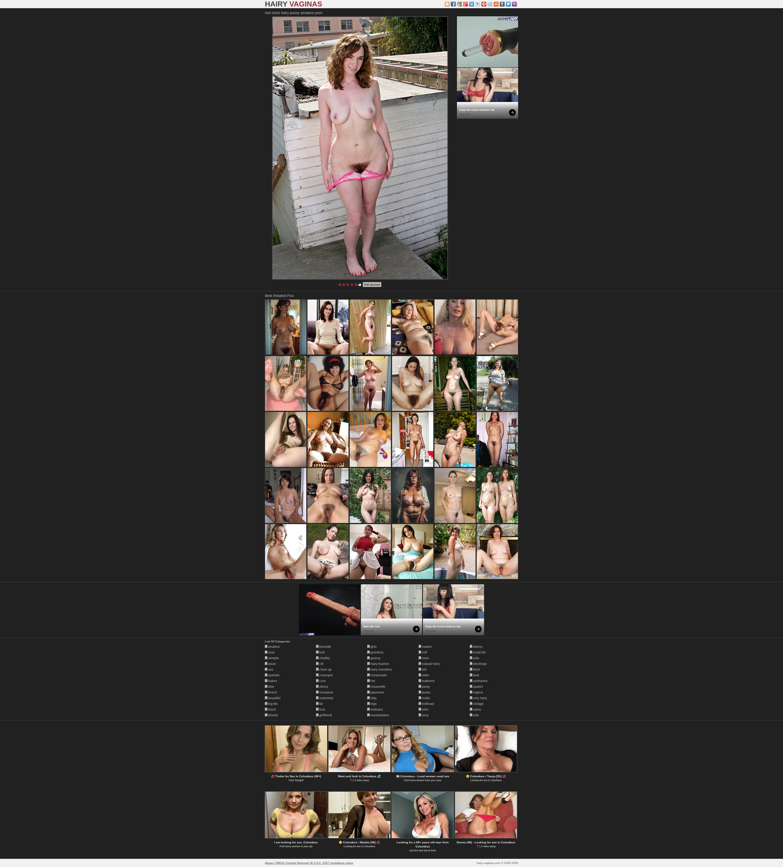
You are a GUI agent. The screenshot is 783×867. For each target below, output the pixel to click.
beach (272, 692)
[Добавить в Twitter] (508, 4)
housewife (377, 686)
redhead (427, 703)
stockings (479, 663)
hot (372, 681)
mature (426, 646)
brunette (325, 646)
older (425, 675)
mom (425, 658)
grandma (376, 652)
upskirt (477, 686)
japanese (377, 692)
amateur (273, 646)
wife (475, 715)
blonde (272, 715)
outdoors (428, 681)
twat (475, 675)
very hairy (479, 698)
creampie (326, 675)
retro (424, 709)
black (271, 709)
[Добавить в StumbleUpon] (496, 4)
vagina (477, 692)
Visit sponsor (372, 284)
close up (325, 669)
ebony (323, 686)
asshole (273, 675)
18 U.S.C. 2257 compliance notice (331, 863)
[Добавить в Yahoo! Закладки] (514, 4)
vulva (476, 709)
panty (425, 686)
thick (476, 669)
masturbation (379, 715)
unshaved (479, 681)
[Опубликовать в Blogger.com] (447, 4)
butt (322, 652)
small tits (479, 652)
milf (424, 652)
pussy (425, 692)
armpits (273, 658)
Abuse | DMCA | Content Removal (287, 863)
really (425, 698)
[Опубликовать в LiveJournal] (477, 4)
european (326, 692)
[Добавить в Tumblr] (502, 4)
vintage (478, 703)
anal (270, 652)
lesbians (376, 709)
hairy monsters (381, 669)
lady (373, 698)
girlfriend (325, 715)
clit (321, 663)
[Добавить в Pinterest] (483, 4)
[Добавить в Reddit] (490, 4)
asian (271, 663)
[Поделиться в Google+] (465, 4)
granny (375, 658)
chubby (324, 658)
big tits (272, 703)
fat (321, 703)
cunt (322, 681)
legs (373, 703)
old (423, 669)
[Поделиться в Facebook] (453, 4)
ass (270, 669)
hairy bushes (379, 663)
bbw (270, 686)
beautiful (274, 698)
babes (272, 681)
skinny (477, 646)
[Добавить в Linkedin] (471, 4)
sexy (425, 715)
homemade (378, 675)
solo (475, 658)
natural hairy (430, 663)
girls (373, 646)
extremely (326, 698)
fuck (322, 709)
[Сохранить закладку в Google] (459, 4)
